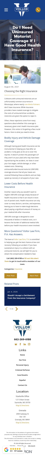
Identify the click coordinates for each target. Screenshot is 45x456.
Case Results (22, 375)
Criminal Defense (22, 370)
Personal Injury (22, 365)
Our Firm (22, 360)
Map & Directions (22, 405)
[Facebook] (20, 344)
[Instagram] (29, 344)
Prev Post (11, 275)
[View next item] (17, 309)
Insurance (18, 269)
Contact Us (22, 385)
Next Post (34, 275)
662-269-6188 (22, 339)
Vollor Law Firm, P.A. (21, 239)
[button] (13, 449)
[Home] (21, 10)
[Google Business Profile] (16, 344)
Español (22, 380)
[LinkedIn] (25, 344)
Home (22, 355)
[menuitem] (12, 446)
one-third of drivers (32, 104)
